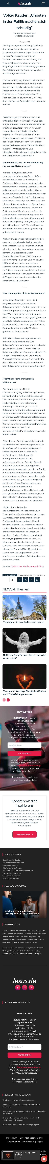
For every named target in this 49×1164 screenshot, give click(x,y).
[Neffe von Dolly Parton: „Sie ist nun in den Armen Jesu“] (24, 640)
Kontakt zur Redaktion (12, 860)
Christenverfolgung (25, 575)
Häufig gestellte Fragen (12, 868)
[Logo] (21, 980)
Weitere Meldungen (24, 36)
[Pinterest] (31, 579)
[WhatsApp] (37, 579)
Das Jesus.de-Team (10, 865)
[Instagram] (24, 987)
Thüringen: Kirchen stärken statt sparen (23, 622)
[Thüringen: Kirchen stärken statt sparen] (24, 607)
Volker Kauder (40, 575)
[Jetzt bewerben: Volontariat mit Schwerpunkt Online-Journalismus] (24, 904)
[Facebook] (19, 579)
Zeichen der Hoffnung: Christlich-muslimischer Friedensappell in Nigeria (22, 1119)
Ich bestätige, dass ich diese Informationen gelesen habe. (25, 778)
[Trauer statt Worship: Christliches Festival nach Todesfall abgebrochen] (24, 676)
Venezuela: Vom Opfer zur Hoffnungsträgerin (21, 1125)
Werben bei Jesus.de (11, 878)
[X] (25, 579)
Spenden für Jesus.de (11, 876)
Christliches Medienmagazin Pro (27, 566)
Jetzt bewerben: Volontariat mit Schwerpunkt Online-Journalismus (22, 912)
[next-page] (8, 700)
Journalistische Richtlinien (13, 863)
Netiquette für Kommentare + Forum (18, 871)
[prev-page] (4, 700)
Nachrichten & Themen (24, 33)
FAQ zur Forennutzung (12, 873)
